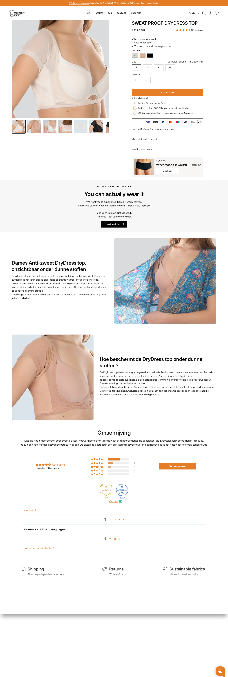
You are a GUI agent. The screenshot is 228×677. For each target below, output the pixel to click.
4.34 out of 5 (58, 464)
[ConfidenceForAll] (17, 13)
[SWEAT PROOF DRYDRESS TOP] (19, 127)
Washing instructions (142, 149)
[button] (204, 13)
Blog (98, 659)
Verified (113, 501)
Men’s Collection (63, 639)
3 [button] (115, 519)
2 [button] (110, 519)
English (192, 13)
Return (100, 649)
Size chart (101, 639)
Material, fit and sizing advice (145, 139)
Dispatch (101, 644)
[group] (114, 3)
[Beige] (142, 56)
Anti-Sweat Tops (63, 649)
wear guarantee (79, 3)
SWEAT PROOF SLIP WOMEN (171, 165)
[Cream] (135, 56)
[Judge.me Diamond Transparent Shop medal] (122, 490)
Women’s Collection (65, 644)
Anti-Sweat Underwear (66, 654)
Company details (147, 654)
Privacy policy (145, 644)
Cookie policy (145, 649)
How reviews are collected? (38, 548)
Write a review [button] (177, 466)
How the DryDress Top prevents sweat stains (153, 129)
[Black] (150, 56)
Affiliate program (147, 659)
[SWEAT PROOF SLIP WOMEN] (144, 167)
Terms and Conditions (150, 639)
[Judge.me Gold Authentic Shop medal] (106, 490)
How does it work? (114, 224)
